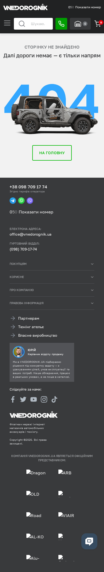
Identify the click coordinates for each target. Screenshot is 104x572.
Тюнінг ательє (31, 326)
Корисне (17, 277)
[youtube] (33, 399)
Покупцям (18, 263)
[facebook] (13, 399)
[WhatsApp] (21, 200)
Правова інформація (26, 303)
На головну (52, 152)
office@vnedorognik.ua (30, 234)
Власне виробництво (37, 335)
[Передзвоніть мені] (61, 24)
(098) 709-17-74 (23, 249)
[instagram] (44, 399)
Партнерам (28, 318)
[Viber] (30, 200)
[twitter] (23, 399)
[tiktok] (54, 399)
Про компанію (22, 290)
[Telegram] (13, 200)
